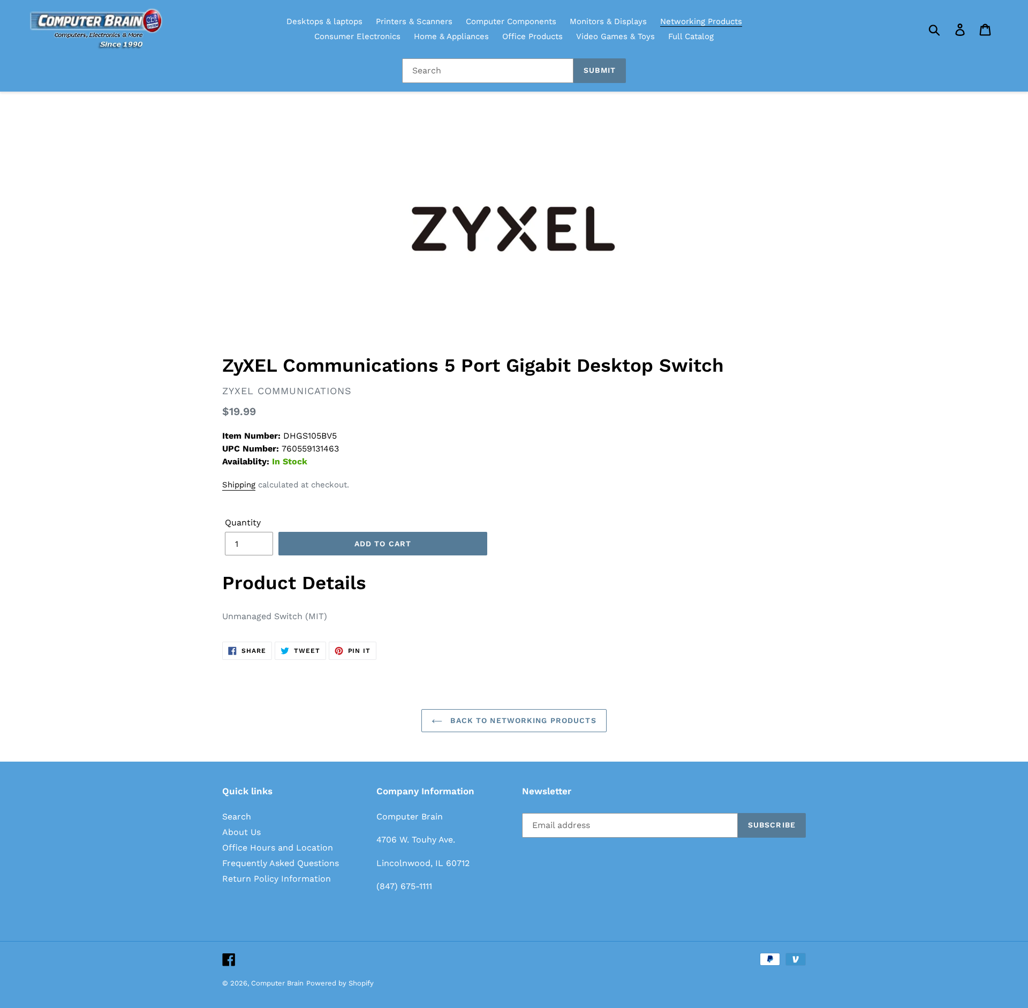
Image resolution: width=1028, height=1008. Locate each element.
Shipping (238, 485)
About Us (241, 832)
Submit (600, 70)
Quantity (243, 522)
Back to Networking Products (522, 720)
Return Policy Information (276, 879)
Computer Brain (277, 983)
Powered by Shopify (340, 983)
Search (236, 816)
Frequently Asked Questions (280, 863)
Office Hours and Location (277, 847)
